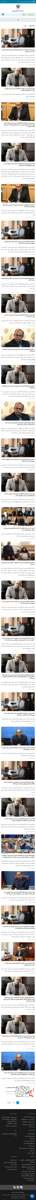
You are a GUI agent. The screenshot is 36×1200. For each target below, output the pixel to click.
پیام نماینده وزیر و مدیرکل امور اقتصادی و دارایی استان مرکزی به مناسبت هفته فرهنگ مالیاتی (20, 89)
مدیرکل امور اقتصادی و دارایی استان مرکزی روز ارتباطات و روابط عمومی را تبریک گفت (18, 279)
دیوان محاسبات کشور (12, 1169)
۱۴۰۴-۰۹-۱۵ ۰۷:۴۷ (29, 1049)
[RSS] (25, 26)
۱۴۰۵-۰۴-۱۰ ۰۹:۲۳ (29, 140)
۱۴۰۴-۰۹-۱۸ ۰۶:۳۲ (29, 1012)
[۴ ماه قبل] (18, 411)
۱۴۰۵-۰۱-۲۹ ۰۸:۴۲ (29, 470)
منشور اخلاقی (32, 1146)
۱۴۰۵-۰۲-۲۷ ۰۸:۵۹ (29, 291)
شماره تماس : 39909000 (11, 1126)
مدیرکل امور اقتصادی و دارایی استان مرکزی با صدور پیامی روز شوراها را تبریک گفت (18, 387)
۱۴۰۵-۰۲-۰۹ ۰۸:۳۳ (29, 399)
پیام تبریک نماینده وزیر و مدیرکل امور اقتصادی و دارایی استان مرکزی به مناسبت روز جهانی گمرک (18, 748)
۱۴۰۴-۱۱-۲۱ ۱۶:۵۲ (30, 651)
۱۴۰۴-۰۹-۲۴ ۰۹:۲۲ (29, 974)
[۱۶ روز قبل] (18, 38)
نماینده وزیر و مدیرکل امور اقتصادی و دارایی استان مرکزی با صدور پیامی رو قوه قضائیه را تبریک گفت (19, 164)
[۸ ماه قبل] (18, 951)
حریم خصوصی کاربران (30, 1136)
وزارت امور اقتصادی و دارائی (18, 8)
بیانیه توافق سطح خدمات (29, 1143)
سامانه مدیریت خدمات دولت (28, 1171)
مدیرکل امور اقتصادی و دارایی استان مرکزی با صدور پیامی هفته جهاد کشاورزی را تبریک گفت (19, 206)
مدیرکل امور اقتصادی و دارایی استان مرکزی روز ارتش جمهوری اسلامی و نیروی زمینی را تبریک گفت (18, 460)
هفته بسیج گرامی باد (10, 1087)
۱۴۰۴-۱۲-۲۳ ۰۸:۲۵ (29, 578)
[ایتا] (18, 1187)
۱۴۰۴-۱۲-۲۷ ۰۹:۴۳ (29, 539)
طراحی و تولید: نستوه (16, 1192)
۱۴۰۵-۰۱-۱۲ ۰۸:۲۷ (30, 504)
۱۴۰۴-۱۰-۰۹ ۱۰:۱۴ (30, 939)
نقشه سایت (32, 1150)
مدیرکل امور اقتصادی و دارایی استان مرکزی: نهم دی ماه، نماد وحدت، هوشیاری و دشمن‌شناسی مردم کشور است (19, 927)
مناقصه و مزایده (31, 1153)
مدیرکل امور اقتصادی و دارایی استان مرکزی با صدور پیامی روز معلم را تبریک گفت (18, 350)
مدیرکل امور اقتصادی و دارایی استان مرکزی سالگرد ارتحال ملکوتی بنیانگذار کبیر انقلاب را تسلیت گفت (19, 242)
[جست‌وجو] (23, 14)
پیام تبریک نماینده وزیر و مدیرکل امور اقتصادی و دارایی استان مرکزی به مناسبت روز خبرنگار (18, 50)
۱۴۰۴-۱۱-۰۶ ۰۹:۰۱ (30, 758)
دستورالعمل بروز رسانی (29, 1141)
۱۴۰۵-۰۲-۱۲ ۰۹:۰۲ (30, 362)
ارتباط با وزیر (3, 1)
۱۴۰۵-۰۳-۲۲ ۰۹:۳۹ (29, 218)
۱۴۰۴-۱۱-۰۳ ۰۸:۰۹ (29, 831)
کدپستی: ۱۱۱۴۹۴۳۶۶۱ (12, 1123)
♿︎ (32, 1196)
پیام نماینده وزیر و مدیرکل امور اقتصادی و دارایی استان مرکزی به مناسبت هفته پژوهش (20, 964)
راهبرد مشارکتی (31, 1134)
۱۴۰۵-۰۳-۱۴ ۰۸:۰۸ (29, 254)
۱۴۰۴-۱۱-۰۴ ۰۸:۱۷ (29, 795)
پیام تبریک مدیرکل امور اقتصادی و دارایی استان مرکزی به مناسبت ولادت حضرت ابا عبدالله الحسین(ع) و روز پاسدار (19, 819)
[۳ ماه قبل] (18, 266)
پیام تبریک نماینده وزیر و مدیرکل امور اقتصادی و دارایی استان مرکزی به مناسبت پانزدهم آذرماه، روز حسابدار (18, 1037)
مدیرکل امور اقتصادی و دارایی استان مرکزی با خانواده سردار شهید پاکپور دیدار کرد (18, 563)
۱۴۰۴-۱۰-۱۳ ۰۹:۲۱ (30, 902)
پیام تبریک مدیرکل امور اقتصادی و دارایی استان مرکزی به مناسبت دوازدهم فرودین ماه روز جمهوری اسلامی (19, 494)
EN (18, 1)
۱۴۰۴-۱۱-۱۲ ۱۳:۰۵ (30, 724)
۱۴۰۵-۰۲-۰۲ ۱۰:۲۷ (29, 435)
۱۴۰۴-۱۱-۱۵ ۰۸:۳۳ (29, 689)
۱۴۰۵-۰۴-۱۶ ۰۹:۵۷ (29, 99)
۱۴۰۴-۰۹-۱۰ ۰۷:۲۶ (29, 1083)
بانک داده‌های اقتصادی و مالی (28, 1164)
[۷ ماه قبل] (18, 807)
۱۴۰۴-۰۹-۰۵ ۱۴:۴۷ (10, 1094)
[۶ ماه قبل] (18, 626)
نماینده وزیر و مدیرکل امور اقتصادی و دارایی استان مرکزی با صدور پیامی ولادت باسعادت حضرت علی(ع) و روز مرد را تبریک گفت (19, 893)
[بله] (21, 1187)
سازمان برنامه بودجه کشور (11, 1167)
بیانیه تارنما (32, 1138)
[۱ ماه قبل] (18, 77)
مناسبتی (32, 25)
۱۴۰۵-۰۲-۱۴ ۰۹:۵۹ (30, 325)
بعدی (9, 1103)
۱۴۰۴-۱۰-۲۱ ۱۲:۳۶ (30, 868)
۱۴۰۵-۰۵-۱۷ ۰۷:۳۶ (29, 65)
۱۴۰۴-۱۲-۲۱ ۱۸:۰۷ (30, 614)
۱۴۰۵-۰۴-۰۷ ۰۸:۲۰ (29, 181)
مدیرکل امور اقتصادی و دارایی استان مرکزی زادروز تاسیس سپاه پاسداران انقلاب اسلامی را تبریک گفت (20, 423)
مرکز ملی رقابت (13, 1160)
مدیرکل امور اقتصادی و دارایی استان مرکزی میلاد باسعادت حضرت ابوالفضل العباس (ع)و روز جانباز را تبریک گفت (19, 783)
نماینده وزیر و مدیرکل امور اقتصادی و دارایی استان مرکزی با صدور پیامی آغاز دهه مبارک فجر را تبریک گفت (19, 714)
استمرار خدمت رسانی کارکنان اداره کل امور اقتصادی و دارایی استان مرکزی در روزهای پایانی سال (19, 529)
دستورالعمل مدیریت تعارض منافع (27, 1148)
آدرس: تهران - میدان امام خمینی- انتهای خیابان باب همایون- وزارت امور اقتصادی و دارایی (9, 1119)
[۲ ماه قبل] (18, 193)
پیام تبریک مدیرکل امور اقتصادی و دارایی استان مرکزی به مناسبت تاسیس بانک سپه (19, 316)
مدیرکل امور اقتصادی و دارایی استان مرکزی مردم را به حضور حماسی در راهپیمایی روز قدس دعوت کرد (18, 602)
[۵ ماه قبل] (18, 516)
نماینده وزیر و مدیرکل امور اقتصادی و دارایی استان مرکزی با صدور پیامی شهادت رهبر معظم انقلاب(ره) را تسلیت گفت (19, 1073)
